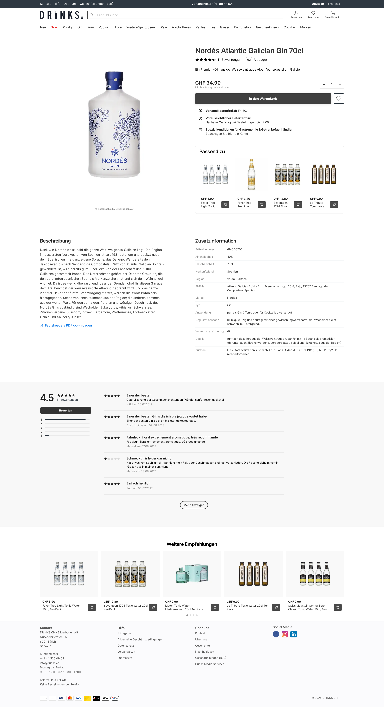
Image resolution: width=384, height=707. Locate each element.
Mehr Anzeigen (194, 505)
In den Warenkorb (263, 99)
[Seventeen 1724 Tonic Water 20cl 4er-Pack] (287, 174)
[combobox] (185, 15)
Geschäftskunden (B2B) (96, 4)
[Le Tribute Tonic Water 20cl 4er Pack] (324, 174)
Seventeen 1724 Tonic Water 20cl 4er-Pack (281, 208)
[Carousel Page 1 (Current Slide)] (187, 615)
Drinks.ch (330, 697)
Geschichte (202, 645)
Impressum (125, 657)
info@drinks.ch (49, 663)
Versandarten (126, 651)
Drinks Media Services (209, 664)
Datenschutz (126, 645)
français (334, 4)
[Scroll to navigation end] (380, 27)
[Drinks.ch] (61, 15)
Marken (305, 27)
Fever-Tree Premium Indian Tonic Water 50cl (245, 208)
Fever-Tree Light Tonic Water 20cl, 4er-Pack (208, 208)
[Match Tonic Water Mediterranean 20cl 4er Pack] (192, 574)
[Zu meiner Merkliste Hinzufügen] (339, 98)
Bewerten (65, 410)
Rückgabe (124, 633)
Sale (54, 27)
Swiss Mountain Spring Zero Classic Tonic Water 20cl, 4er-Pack (307, 609)
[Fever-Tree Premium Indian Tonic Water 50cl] (251, 174)
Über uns (70, 4)
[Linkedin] (293, 634)
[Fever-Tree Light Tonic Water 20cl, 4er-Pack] (215, 174)
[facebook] (276, 634)
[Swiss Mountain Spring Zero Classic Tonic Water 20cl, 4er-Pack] (315, 574)
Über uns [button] (202, 628)
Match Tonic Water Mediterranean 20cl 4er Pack (184, 607)
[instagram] (285, 634)
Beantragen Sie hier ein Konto (227, 134)
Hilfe (57, 4)
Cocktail (290, 27)
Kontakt (45, 4)
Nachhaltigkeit (204, 651)
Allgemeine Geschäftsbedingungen (140, 639)
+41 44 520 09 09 (52, 658)
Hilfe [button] (121, 628)
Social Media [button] (282, 627)
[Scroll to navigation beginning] (4, 27)
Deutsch (318, 4)
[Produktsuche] (91, 15)
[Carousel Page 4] (197, 615)
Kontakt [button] (46, 628)
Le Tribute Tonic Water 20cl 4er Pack (319, 206)
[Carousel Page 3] (193, 615)
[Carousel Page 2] (190, 615)
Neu (43, 27)
